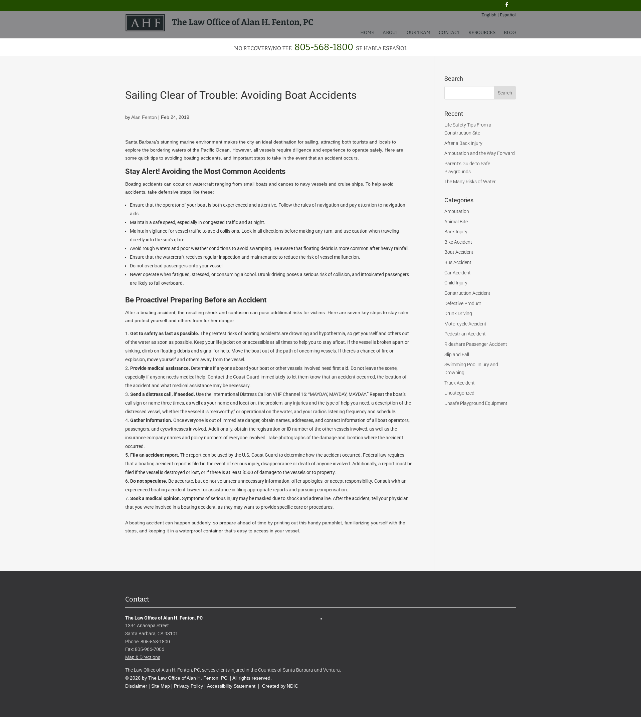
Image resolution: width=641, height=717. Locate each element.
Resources (481, 32)
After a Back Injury (463, 143)
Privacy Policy (188, 686)
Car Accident (457, 272)
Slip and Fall (456, 354)
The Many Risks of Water (470, 181)
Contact (449, 32)
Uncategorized (459, 393)
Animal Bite (456, 221)
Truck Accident (459, 383)
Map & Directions (142, 657)
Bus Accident (457, 262)
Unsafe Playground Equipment (475, 403)
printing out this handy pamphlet (308, 522)
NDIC (292, 686)
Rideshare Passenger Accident (475, 344)
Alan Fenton (144, 117)
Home (367, 32)
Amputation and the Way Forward (479, 153)
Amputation (456, 211)
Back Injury (455, 231)
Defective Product (462, 303)
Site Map (160, 686)
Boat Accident (458, 252)
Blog (510, 32)
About (390, 32)
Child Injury (455, 282)
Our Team (418, 32)
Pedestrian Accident (465, 333)
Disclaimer (136, 686)
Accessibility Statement (231, 686)
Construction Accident (467, 293)
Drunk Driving (458, 313)
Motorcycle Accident (465, 323)
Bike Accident (458, 242)
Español (508, 14)
